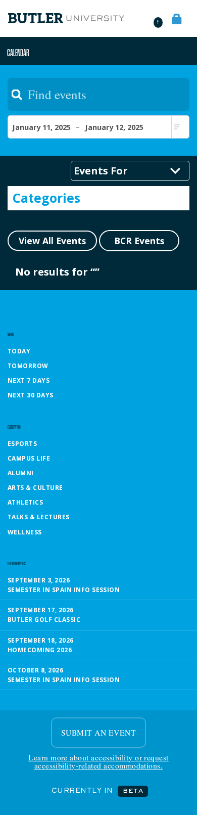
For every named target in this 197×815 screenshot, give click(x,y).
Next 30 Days (31, 395)
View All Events (52, 241)
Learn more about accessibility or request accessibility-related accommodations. (98, 761)
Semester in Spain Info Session (64, 589)
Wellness (25, 532)
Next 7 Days (29, 380)
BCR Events (139, 241)
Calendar (18, 52)
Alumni (21, 473)
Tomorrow (28, 365)
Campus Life (29, 458)
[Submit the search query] (16, 94)
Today (19, 351)
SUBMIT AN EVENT (98, 733)
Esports (22, 443)
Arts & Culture (35, 487)
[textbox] (98, 94)
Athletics (25, 502)
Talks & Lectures (39, 517)
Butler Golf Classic (44, 619)
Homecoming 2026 (40, 650)
